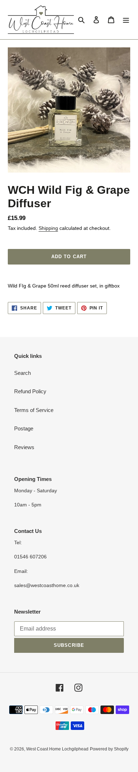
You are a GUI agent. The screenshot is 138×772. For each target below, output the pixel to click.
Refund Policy (30, 391)
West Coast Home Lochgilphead (57, 749)
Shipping (48, 228)
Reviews (24, 447)
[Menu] (126, 19)
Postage (23, 428)
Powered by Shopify (109, 749)
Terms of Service (33, 410)
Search (22, 373)
